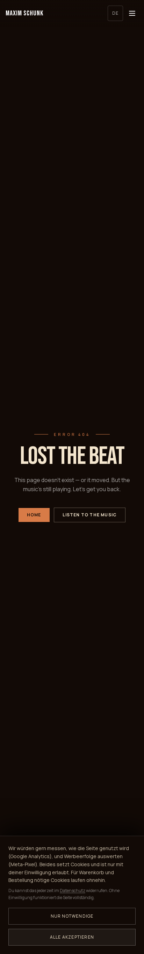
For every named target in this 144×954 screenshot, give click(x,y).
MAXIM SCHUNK (24, 13)
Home (34, 515)
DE (115, 13)
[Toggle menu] (132, 13)
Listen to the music (90, 515)
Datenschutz (72, 890)
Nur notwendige (72, 916)
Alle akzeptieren (72, 937)
